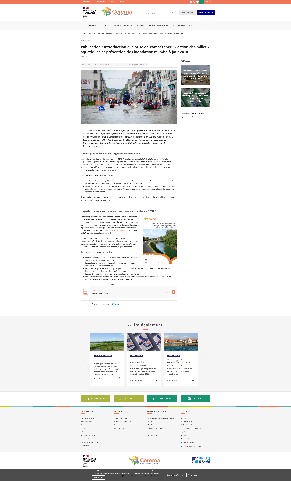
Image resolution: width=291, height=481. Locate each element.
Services (140, 25)
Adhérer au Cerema (87, 418)
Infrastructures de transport (157, 428)
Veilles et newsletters (88, 435)
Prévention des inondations (103, 64)
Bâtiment (150, 421)
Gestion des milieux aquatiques (137, 64)
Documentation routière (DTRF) (191, 428)
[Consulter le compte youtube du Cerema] (197, 1)
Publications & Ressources (184, 25)
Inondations (86, 64)
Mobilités (151, 425)
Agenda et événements (88, 425)
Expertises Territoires (88, 439)
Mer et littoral (152, 435)
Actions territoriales (158, 25)
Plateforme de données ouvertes (91, 442)
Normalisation (119, 428)
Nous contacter (187, 12)
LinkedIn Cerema (188, 442)
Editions (183, 418)
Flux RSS (83, 428)
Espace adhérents (206, 12)
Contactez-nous (131, 399)
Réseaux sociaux (86, 432)
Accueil (83, 33)
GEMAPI (119, 64)
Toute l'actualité (86, 421)
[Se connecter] (201, 2)
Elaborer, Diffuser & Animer (123, 421)
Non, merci (192, 475)
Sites (112, 2)
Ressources (101, 2)
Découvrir (167, 292)
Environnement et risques (156, 432)
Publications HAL (186, 425)
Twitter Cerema (188, 439)
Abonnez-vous (164, 399)
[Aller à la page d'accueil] (115, 10)
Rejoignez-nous (97, 399)
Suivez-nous (197, 399)
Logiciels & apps (186, 432)
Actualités (204, 25)
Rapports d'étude (186, 421)
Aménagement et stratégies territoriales (161, 418)
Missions (105, 25)
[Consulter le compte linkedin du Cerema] (191, 1)
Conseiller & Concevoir (121, 418)
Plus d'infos (98, 477)
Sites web (184, 435)
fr (207, 2)
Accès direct (86, 2)
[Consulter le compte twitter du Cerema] (194, 1)
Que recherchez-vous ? (151, 13)
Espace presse (85, 445)
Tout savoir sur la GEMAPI (115, 230)
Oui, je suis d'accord (175, 475)
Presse (122, 2)
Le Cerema (92, 25)
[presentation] (84, 361)
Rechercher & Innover (121, 425)
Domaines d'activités (123, 25)
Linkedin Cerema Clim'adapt (192, 446)
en (211, 2)
